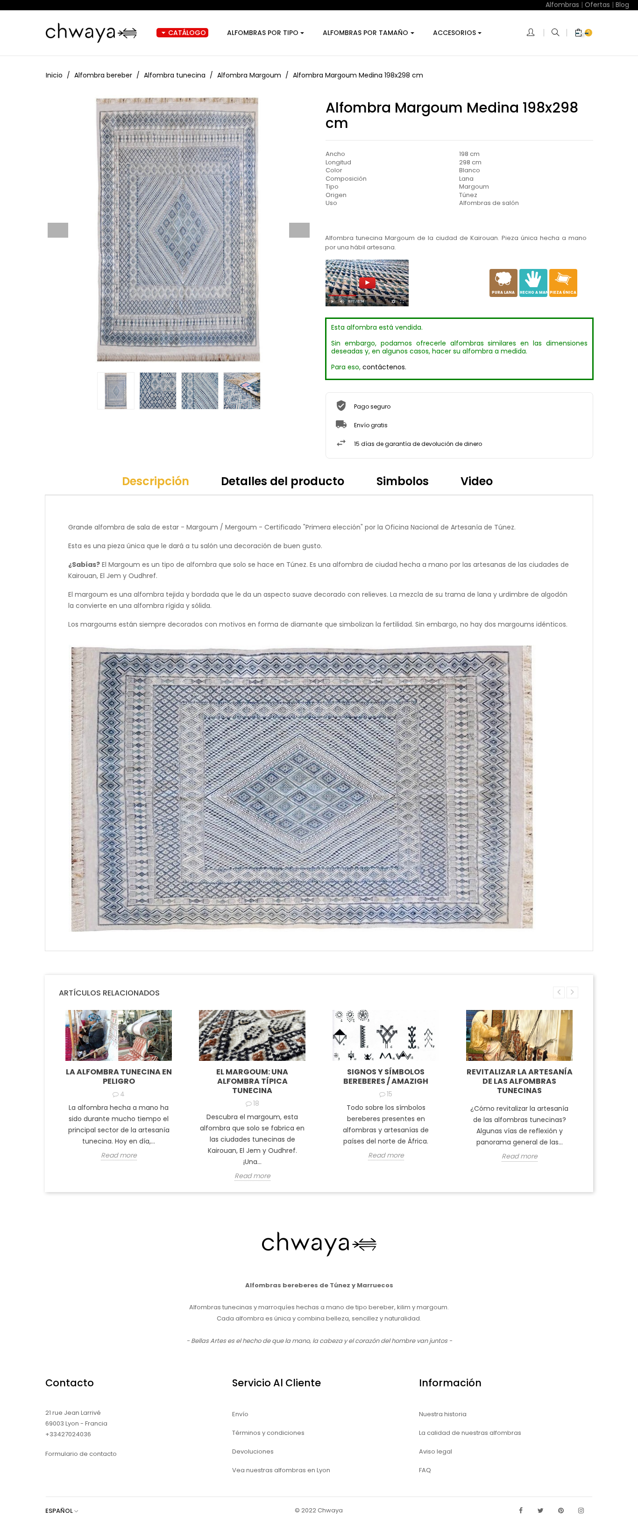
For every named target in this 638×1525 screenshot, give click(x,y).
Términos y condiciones (268, 1432)
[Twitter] (541, 1511)
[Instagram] (581, 1511)
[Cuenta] (535, 33)
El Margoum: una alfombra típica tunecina (252, 1081)
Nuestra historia (443, 1414)
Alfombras (562, 4)
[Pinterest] (561, 1511)
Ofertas (597, 4)
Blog (622, 4)
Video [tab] (477, 481)
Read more (119, 1155)
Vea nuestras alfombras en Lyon (281, 1470)
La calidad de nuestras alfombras (470, 1432)
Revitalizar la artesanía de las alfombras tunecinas (520, 1081)
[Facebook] (521, 1511)
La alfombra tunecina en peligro (119, 1076)
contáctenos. (384, 367)
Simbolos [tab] (402, 481)
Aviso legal (435, 1451)
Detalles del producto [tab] (282, 481)
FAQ (425, 1470)
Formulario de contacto (81, 1453)
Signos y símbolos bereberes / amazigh (385, 1076)
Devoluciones (253, 1451)
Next (299, 230)
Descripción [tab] (155, 481)
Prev (58, 230)
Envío (240, 1414)
